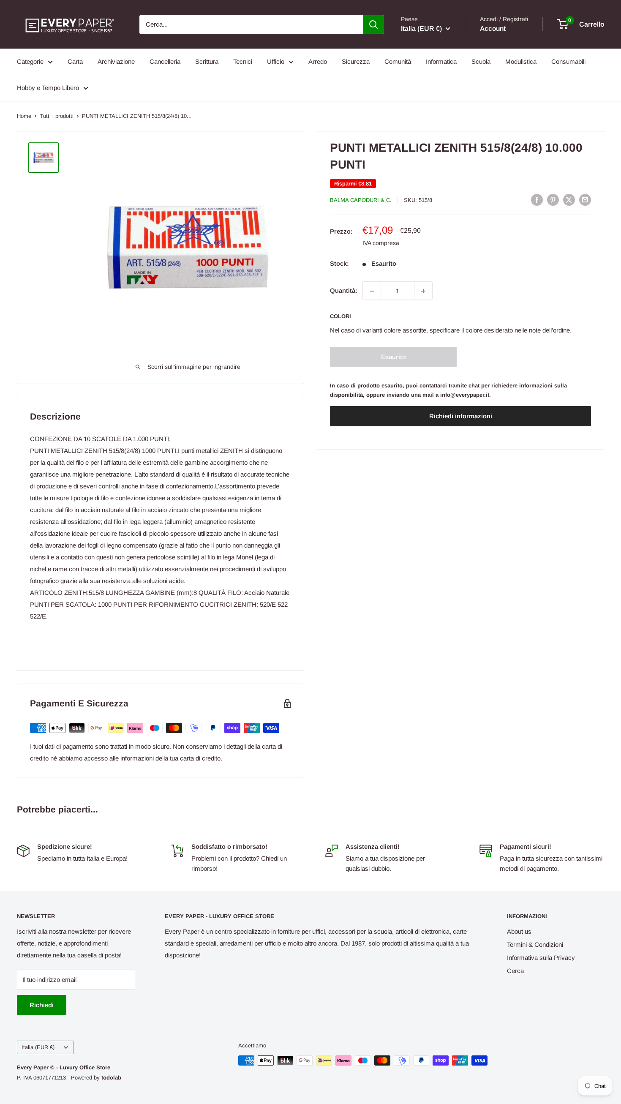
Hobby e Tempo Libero (48, 87)
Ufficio (275, 61)
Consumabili (568, 61)
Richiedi (42, 1005)
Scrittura (206, 61)
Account (493, 28)
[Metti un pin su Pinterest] (553, 200)
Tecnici (242, 61)
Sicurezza (356, 61)
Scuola (480, 61)
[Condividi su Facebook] (537, 200)
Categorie (30, 61)
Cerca (515, 970)
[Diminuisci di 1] (372, 291)
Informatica (441, 61)
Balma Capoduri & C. (361, 200)
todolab (111, 1077)
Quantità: (343, 290)
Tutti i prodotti (57, 116)
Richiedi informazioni (460, 416)
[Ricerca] (373, 24)
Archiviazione (116, 61)
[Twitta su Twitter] (569, 200)
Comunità (397, 61)
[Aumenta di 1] (423, 291)
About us (519, 931)
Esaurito (393, 357)
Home (24, 116)
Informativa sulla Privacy (541, 957)
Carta (75, 61)
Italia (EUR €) (38, 1047)
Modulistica (521, 61)
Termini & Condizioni (535, 944)
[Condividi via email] (585, 200)
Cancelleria (165, 61)
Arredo (317, 61)
